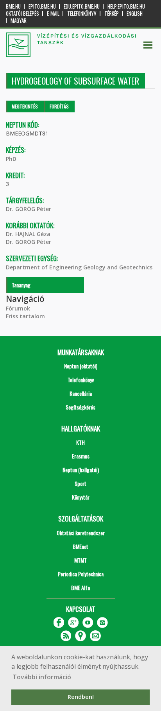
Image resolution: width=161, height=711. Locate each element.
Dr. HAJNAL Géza (28, 234)
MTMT (80, 560)
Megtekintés (25, 106)
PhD (11, 158)
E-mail (53, 13)
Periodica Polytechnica (81, 574)
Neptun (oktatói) (80, 366)
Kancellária (81, 393)
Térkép (111, 13)
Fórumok (18, 308)
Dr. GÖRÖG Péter (28, 209)
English (135, 13)
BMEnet (80, 546)
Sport (80, 483)
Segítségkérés (80, 407)
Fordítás (59, 106)
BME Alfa (80, 587)
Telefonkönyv (82, 13)
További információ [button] (42, 677)
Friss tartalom (25, 316)
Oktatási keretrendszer (81, 533)
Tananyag (21, 285)
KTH (80, 442)
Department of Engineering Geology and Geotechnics (79, 267)
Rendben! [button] (81, 696)
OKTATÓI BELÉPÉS (22, 13)
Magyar (19, 20)
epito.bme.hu (42, 6)
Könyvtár (80, 497)
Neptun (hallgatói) (81, 470)
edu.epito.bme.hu (82, 6)
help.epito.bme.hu (126, 6)
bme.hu (13, 6)
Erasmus (80, 456)
